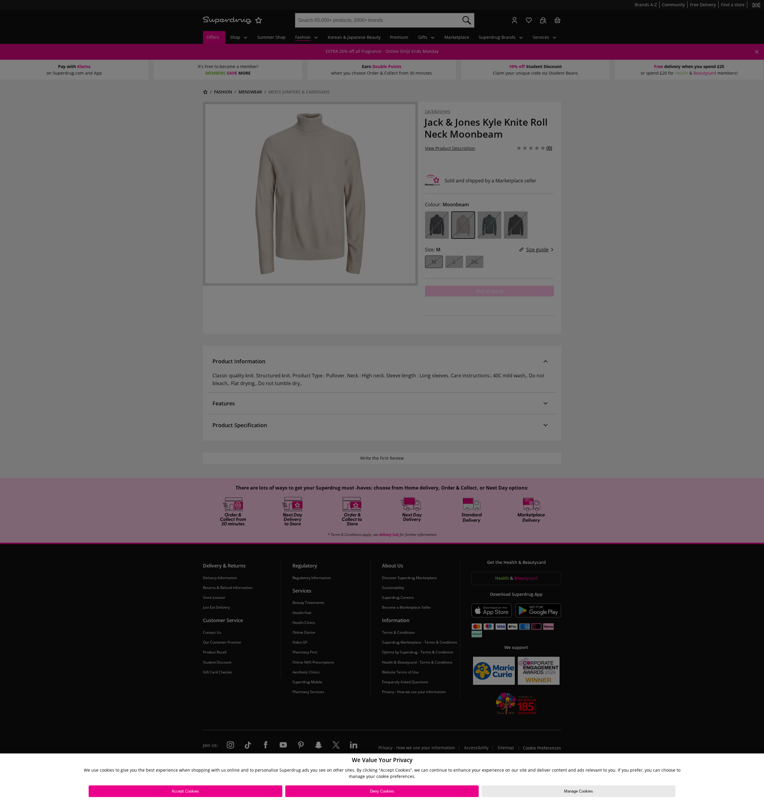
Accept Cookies (185, 791)
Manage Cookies (578, 791)
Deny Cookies (382, 791)
